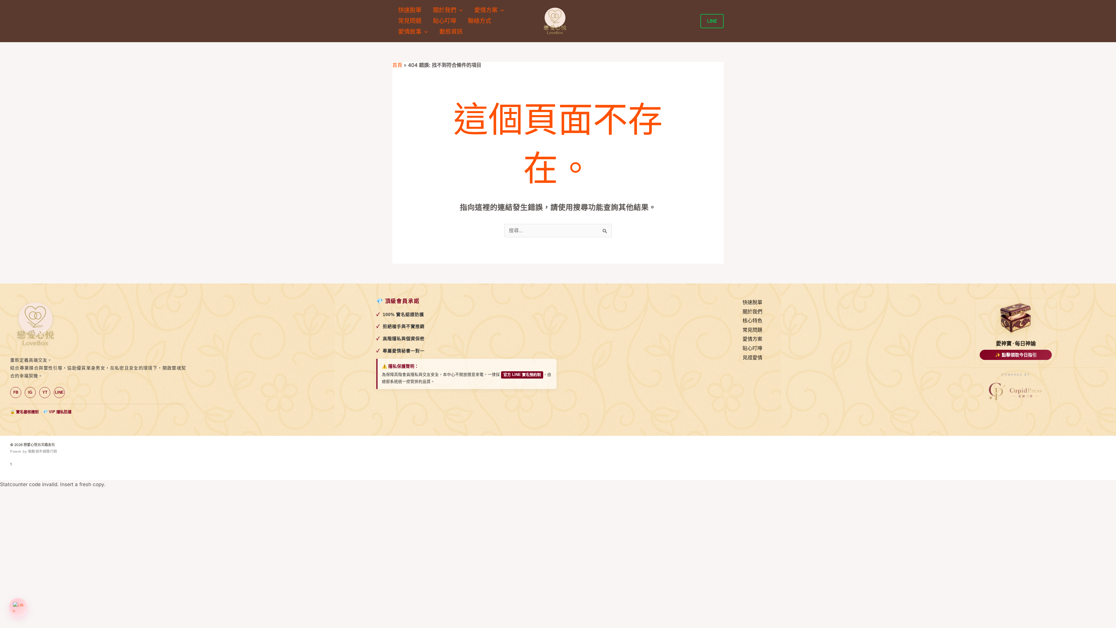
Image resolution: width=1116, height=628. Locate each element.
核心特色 (752, 321)
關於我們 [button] (444, 10)
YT (44, 392)
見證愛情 (752, 358)
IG (30, 392)
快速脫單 (409, 10)
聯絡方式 (479, 20)
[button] (459, 10)
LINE (59, 392)
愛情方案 (752, 339)
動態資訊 (451, 31)
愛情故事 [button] (409, 31)
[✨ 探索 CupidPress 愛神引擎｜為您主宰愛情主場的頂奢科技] (1016, 392)
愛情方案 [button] (486, 10)
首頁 (397, 65)
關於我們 (752, 312)
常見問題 (409, 20)
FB (15, 392)
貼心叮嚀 (444, 20)
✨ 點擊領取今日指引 (1016, 354)
